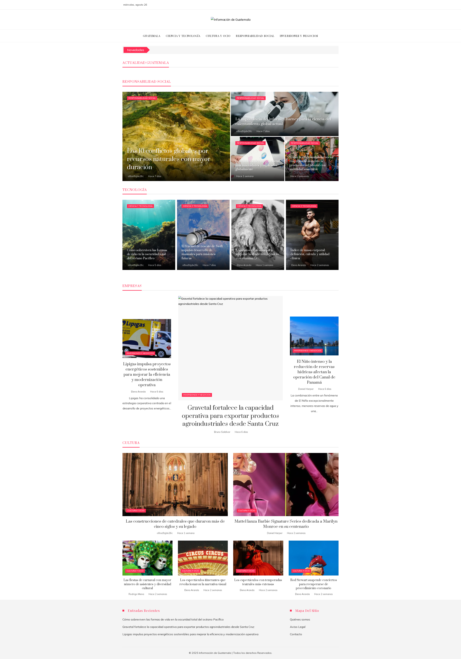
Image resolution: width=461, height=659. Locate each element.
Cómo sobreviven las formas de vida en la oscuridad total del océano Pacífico (173, 619)
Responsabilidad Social (142, 98)
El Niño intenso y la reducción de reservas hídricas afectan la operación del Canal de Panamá (314, 372)
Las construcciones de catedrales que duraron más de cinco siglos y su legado (175, 524)
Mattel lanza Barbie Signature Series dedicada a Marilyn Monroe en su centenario (285, 524)
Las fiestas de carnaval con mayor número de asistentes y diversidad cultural (147, 584)
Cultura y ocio (135, 510)
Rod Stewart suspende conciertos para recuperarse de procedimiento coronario (313, 584)
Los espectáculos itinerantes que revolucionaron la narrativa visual (202, 582)
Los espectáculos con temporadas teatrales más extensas (258, 582)
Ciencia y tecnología (140, 206)
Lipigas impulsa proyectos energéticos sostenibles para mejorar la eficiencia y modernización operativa (147, 375)
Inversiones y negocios (197, 395)
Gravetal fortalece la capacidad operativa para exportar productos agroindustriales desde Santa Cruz (230, 416)
